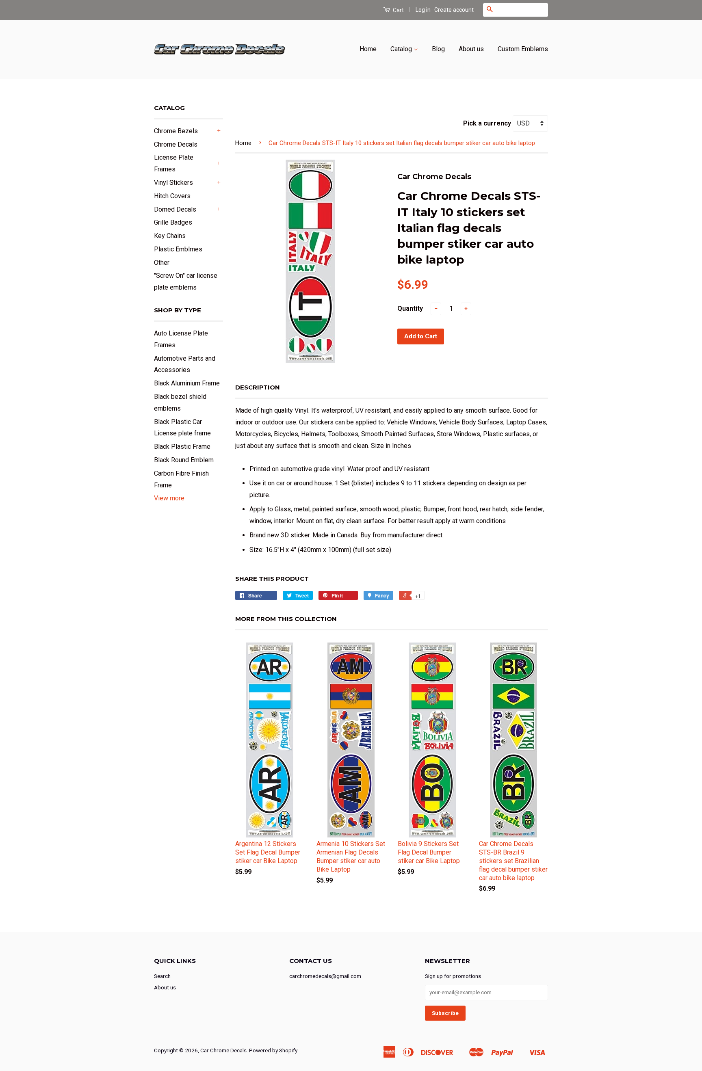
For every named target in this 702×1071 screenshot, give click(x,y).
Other (161, 262)
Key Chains (170, 236)
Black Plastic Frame (182, 446)
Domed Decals (175, 209)
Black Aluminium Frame (187, 383)
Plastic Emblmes (178, 249)
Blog (438, 49)
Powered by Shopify (273, 1050)
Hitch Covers (172, 196)
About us (471, 49)
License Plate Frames (173, 163)
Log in (423, 9)
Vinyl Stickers (173, 182)
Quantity (410, 308)
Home (368, 49)
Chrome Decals (175, 144)
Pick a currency (488, 123)
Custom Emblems (523, 49)
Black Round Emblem (184, 460)
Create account (454, 9)
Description (257, 387)
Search (162, 976)
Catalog (402, 49)
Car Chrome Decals (223, 1050)
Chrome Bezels (176, 131)
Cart (398, 10)
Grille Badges (173, 222)
